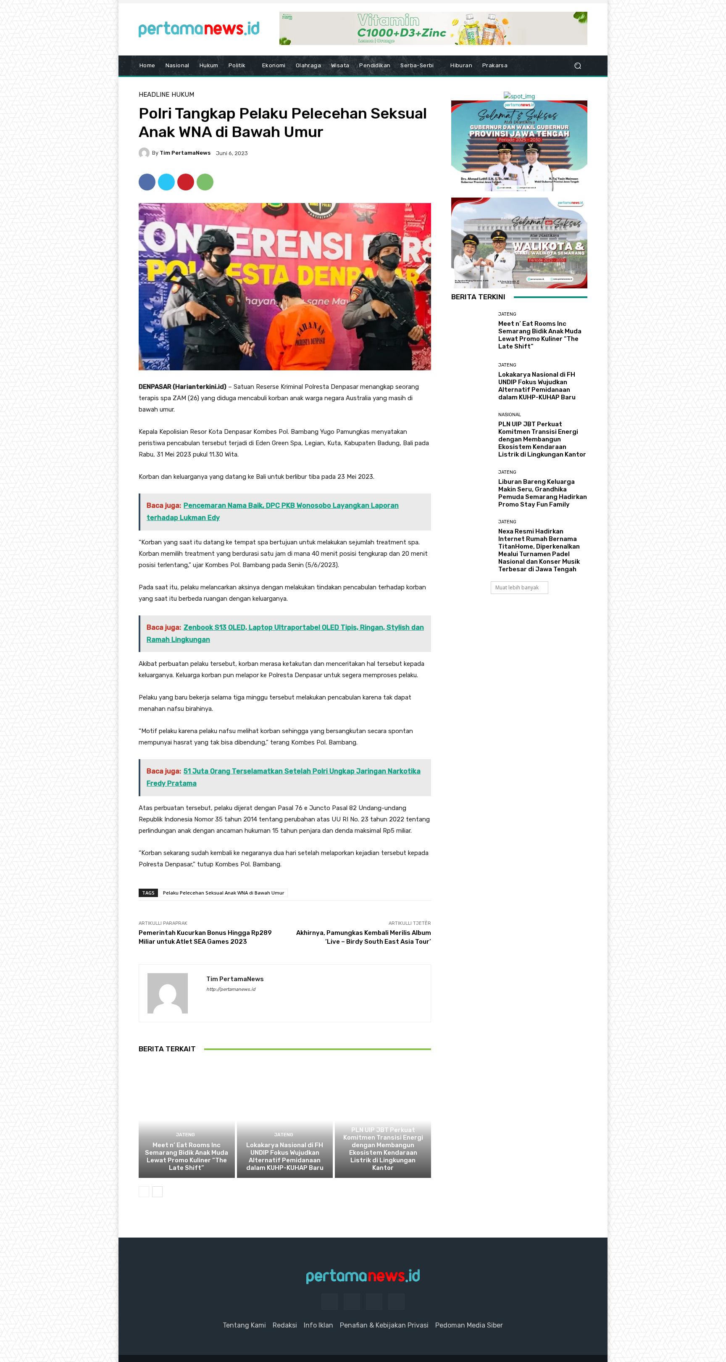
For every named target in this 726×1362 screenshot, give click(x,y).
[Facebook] (147, 182)
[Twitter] (166, 182)
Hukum (182, 95)
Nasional (382, 1119)
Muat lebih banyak (517, 587)
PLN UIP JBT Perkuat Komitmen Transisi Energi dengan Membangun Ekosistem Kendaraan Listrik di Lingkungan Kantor (383, 1149)
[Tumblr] (374, 1301)
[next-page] (157, 1191)
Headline (154, 95)
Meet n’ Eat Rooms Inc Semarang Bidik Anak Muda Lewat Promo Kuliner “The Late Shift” (186, 1156)
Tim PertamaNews (185, 153)
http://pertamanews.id (230, 989)
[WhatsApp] (205, 182)
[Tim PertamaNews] (145, 153)
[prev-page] (144, 1191)
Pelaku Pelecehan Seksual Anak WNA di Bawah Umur (223, 893)
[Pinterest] (185, 182)
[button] (577, 66)
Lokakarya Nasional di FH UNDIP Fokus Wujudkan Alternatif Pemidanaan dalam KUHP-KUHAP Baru (285, 1156)
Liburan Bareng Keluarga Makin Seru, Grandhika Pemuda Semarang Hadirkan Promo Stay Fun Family (542, 493)
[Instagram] (352, 1301)
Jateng (185, 1134)
